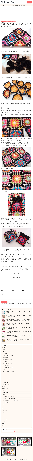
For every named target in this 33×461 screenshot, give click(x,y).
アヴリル (4, 375)
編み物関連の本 (5, 388)
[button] (29, 2)
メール (13, 290)
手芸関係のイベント (6, 382)
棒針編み (4, 349)
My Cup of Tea (7, 2)
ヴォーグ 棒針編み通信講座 (8, 371)
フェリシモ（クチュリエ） (8, 363)
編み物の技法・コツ (6, 357)
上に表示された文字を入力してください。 (9, 296)
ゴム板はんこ (4, 421)
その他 (3, 425)
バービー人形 (4, 390)
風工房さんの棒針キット (8, 367)
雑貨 (3, 416)
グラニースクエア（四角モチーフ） (5, 21)
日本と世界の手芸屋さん (7, 378)
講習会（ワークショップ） (8, 380)
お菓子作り (4, 394)
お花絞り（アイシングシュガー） (9, 398)
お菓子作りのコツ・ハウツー (8, 396)
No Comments (9, 26)
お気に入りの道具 (6, 384)
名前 (2, 290)
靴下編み (4, 351)
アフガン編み (6, 365)
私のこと (4, 423)
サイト (23, 290)
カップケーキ (5, 402)
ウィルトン (5, 406)
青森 (3, 414)
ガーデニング (4, 419)
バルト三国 (5, 410)
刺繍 (4, 369)
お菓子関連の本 (5, 392)
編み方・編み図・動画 (7, 359)
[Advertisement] (16, 13)
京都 (3, 412)
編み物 (11, 21)
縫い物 (3, 386)
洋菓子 (4, 404)
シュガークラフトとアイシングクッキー (10, 400)
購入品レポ (5, 361)
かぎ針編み (14, 21)
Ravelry (6, 373)
